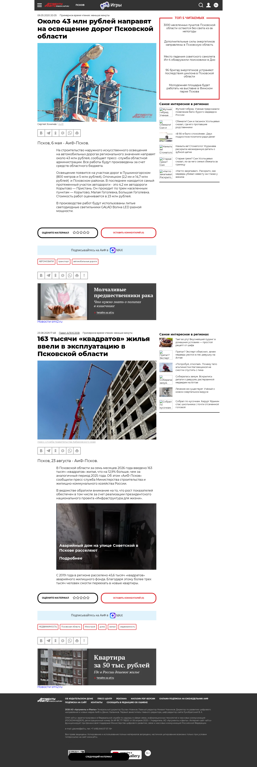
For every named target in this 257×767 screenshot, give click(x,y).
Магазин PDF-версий (143, 698)
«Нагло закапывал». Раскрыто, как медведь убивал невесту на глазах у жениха (197, 173)
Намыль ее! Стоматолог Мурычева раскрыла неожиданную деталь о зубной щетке (196, 149)
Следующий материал (99, 757)
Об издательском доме (79, 698)
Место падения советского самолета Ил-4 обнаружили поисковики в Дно (189, 58)
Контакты (96, 702)
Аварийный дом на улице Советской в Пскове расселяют (98, 548)
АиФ (61, 124)
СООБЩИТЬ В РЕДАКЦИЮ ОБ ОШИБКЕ (127, 702)
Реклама (121, 698)
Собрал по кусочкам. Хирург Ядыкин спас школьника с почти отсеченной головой (197, 404)
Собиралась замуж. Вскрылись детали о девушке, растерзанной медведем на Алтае (195, 379)
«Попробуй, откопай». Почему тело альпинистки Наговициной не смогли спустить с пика (196, 367)
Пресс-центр (104, 698)
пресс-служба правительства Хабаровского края (66, 441)
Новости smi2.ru (49, 321)
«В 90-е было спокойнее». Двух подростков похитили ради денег (195, 135)
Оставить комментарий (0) (128, 232)
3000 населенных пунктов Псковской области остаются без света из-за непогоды (189, 28)
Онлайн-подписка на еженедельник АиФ (183, 698)
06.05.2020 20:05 (47, 15)
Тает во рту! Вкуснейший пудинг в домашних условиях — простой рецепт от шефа (196, 342)
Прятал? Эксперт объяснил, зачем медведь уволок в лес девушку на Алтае (196, 354)
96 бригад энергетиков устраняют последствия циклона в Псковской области (189, 73)
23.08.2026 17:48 (46, 332)
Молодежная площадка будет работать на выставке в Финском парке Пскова (190, 88)
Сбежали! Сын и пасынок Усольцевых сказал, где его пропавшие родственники (198, 124)
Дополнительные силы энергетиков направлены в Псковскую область (189, 43)
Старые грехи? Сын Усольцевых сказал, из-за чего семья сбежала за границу (197, 161)
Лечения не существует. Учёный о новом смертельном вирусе (195, 390)
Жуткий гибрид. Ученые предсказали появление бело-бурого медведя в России (197, 111)
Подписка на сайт (76, 702)
